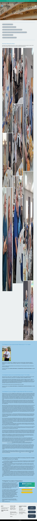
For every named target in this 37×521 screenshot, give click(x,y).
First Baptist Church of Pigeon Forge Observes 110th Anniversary (14, 32)
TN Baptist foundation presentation (9, 37)
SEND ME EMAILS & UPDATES (32, 516)
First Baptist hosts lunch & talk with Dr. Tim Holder (12, 29)
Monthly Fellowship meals (8, 24)
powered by (18, 520)
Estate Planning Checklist (27, 489)
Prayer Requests (32, 508)
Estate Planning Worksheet (27, 492)
